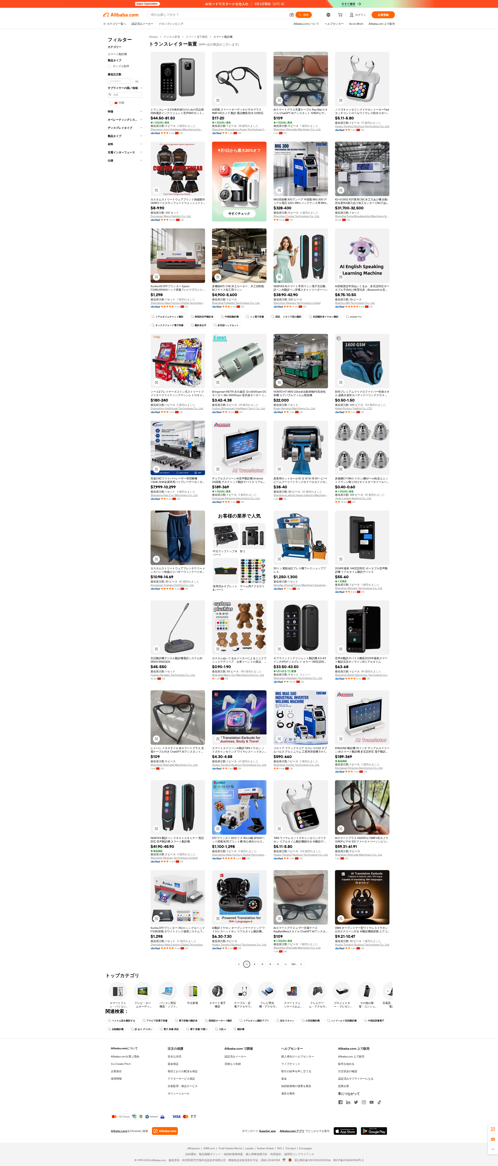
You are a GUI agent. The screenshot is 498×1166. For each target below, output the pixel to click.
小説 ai (222, 1029)
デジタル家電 (172, 36)
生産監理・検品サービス (183, 1086)
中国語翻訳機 (232, 316)
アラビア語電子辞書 (156, 1020)
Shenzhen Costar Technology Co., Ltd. (296, 216)
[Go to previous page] (238, 964)
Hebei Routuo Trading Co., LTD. (353, 408)
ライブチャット (290, 1063)
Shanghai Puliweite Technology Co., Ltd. (236, 302)
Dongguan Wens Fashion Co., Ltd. (171, 216)
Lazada (249, 1148)
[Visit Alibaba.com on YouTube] (371, 1102)
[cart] (341, 15)
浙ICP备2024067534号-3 (348, 1160)
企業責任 (116, 1071)
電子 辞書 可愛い (199, 1029)
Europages (305, 1148)
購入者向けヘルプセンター (297, 1056)
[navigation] (124, 501)
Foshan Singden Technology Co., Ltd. (173, 674)
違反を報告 (288, 1093)
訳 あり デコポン (143, 1029)
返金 (284, 1078)
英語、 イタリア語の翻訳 (288, 316)
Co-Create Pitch (121, 1063)
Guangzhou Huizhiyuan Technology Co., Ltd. (177, 408)
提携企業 (343, 1086)
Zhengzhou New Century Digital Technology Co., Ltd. (178, 302)
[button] (291, 14)
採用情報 (116, 1078)
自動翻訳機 (118, 1029)
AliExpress (193, 1148)
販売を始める (346, 1063)
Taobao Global (265, 1148)
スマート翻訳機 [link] (222, 36)
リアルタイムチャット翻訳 (169, 316)
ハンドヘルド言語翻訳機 (344, 1020)
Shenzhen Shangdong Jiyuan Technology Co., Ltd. (239, 129)
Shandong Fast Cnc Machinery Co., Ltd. (174, 495)
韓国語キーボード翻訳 (220, 1020)
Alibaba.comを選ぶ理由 (125, 1056)
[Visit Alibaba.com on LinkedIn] (348, 1102)
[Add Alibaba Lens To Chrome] (165, 1131)
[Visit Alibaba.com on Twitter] (356, 1102)
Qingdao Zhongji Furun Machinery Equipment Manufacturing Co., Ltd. (301, 585)
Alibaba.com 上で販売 (351, 1056)
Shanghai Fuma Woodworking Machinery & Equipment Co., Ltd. (362, 216)
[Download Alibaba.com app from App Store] (345, 1131)
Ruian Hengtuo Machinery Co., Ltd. (294, 408)
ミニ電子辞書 (257, 316)
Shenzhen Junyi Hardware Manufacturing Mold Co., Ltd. (178, 129)
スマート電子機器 (197, 36)
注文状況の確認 (347, 1071)
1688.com (209, 1148)
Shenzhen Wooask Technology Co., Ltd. (358, 588)
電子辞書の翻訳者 (188, 1020)
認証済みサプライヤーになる (356, 1078)
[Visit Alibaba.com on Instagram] (363, 1102)
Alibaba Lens (119, 1131)
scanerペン (356, 316)
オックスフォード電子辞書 (169, 325)
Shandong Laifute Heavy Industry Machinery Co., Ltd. (301, 495)
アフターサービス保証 (181, 1078)
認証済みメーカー (235, 1056)
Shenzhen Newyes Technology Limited (297, 302)
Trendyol (290, 1148)
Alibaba (153, 36)
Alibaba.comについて (124, 1048)
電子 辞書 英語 (171, 1029)
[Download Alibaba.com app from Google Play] (374, 1131)
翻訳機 (240, 1029)
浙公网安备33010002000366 (312, 1160)
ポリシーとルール (178, 1093)
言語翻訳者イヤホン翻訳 (325, 316)
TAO (279, 1148)
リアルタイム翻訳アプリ (256, 1020)
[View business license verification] (284, 1160)
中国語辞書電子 (376, 1020)
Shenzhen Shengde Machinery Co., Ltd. (297, 129)
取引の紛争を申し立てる (296, 1071)
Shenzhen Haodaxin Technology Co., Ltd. (298, 678)
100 (293, 964)
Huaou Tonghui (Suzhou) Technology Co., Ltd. (362, 126)
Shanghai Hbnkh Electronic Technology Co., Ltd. (362, 674)
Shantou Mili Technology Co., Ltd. (355, 302)
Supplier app (267, 1131)
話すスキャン (287, 1020)
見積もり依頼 (232, 1063)
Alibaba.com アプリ (292, 1131)
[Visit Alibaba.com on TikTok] (379, 1102)
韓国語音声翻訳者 (204, 316)
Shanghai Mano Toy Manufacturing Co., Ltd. (238, 674)
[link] (493, 1129)
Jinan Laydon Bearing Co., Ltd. (353, 498)
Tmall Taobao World (230, 1148)
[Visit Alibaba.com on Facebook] (340, 1102)
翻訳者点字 (200, 325)
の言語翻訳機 (313, 1020)
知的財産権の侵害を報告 (296, 1086)
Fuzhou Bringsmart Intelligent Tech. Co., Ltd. (238, 408)
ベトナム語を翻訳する (123, 1020)
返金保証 (173, 1063)
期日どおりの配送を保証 (183, 1071)
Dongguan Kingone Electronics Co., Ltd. (236, 498)
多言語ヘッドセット (228, 325)
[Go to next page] (301, 964)
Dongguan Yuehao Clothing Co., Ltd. (172, 585)
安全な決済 (174, 1056)
